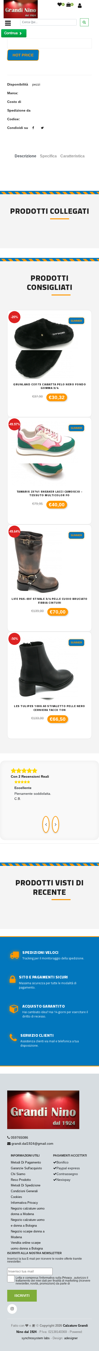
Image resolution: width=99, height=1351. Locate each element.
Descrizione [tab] (25, 156)
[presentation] (46, 824)
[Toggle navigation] (8, 23)
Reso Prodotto (21, 1180)
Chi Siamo (18, 1174)
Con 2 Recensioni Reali (30, 776)
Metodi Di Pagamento (26, 1162)
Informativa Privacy (24, 1202)
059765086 (19, 1137)
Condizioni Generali (24, 1191)
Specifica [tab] (48, 156)
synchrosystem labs (36, 1338)
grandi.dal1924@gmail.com (32, 1143)
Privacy (67, 1277)
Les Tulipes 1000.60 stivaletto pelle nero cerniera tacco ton (49, 708)
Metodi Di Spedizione (25, 1185)
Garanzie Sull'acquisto (26, 1168)
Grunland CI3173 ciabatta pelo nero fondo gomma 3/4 (49, 386)
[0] (59, 5)
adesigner (71, 1338)
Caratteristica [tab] (72, 156)
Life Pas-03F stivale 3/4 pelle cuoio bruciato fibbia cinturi (49, 600)
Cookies (16, 1197)
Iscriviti (22, 1295)
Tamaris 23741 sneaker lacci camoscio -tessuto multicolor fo (50, 493)
